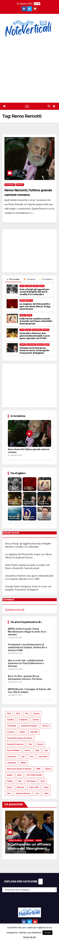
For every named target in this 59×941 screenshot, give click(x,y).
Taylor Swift (34, 787)
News (19, 775)
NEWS (42, 286)
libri (23, 757)
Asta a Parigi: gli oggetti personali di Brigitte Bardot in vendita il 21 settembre (34, 292)
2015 (18, 714)
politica (10, 781)
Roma (9, 787)
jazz (46, 750)
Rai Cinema (31, 781)
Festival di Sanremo (15, 744)
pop (19, 781)
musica (48, 769)
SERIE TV (29, 300)
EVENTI (35, 286)
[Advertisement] (29, 68)
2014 (9, 714)
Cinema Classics (15, 840)
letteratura (11, 757)
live (31, 757)
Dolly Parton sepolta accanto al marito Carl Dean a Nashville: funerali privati (35, 321)
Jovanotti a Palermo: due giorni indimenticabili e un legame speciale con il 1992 (34, 336)
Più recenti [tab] (13, 279)
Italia (37, 750)
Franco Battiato (13, 750)
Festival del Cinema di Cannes (19, 738)
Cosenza (10, 732)
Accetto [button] (47, 933)
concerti (45, 726)
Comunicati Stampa (29, 726)
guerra (27, 750)
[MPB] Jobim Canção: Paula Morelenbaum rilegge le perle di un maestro (27, 632)
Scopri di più (29, 937)
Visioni (38, 840)
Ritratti (20, 184)
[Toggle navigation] (27, 106)
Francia (40, 744)
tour (9, 793)
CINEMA (28, 286)
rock (43, 781)
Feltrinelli (34, 732)
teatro (46, 787)
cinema (36, 720)
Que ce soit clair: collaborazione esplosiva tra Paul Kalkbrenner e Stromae (26, 663)
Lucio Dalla (42, 757)
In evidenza (9, 184)
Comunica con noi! (14, 609)
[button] (49, 106)
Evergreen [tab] (29, 279)
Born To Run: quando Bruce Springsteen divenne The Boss (25, 677)
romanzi (20, 787)
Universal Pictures (23, 793)
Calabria (10, 720)
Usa (37, 793)
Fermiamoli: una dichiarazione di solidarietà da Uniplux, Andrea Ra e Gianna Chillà (27, 647)
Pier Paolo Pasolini (34, 775)
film (30, 744)
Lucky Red (11, 763)
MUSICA (23, 315)
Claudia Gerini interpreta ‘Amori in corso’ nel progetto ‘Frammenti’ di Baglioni (34, 350)
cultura (22, 732)
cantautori (23, 720)
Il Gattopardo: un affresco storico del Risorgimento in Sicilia (29, 848)
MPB (38, 769)
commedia (11, 726)
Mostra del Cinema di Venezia (19, 769)
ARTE (22, 286)
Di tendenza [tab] (46, 279)
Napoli (9, 775)
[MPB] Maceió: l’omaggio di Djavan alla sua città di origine (29, 690)
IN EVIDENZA (37, 330)
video (46, 793)
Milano (23, 763)
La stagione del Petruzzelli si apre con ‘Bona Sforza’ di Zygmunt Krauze (35, 306)
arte (27, 714)
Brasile (37, 714)
